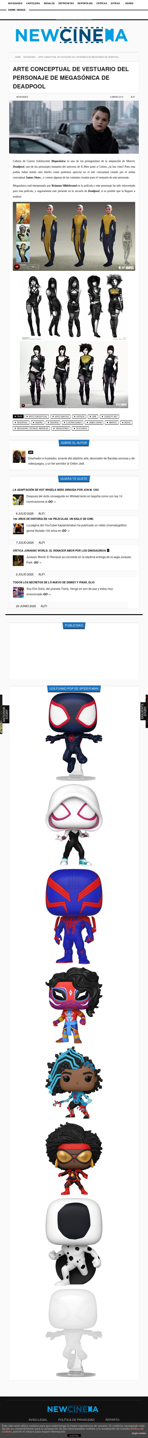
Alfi (133, 97)
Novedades (15, 3)
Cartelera (33, 3)
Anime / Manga (17, 9)
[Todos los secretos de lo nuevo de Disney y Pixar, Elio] (18, 592)
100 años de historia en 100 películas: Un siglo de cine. (53, 519)
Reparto (112, 1420)
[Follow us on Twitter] (74, 16)
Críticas (101, 3)
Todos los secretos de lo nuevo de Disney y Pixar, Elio (54, 582)
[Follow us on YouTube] (82, 16)
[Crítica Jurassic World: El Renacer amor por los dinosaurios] (18, 560)
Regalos (49, 3)
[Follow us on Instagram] (58, 16)
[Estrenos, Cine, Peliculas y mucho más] (74, 35)
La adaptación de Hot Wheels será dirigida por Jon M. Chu (56, 489)
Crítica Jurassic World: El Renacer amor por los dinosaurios (59, 550)
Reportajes (85, 3)
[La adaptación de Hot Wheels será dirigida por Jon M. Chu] (18, 499)
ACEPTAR (74, 1436)
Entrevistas (66, 3)
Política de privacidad (76, 1420)
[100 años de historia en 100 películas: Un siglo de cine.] (18, 528)
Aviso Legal (38, 1420)
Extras (115, 3)
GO (52, 501)
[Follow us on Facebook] (66, 16)
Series (130, 3)
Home (18, 57)
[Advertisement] (74, 654)
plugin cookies (139, 1433)
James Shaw (33, 177)
